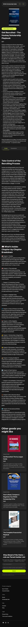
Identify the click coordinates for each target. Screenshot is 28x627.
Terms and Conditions (7, 616)
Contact (4, 605)
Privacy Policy (5, 614)
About (3, 597)
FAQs (3, 607)
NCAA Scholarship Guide (10, 4)
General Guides (5, 590)
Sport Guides (5, 588)
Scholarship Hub (6, 599)
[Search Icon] (19, 4)
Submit (14, 571)
